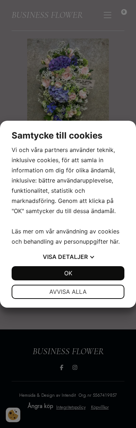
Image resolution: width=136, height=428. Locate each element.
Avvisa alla (68, 291)
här (114, 241)
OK (68, 273)
